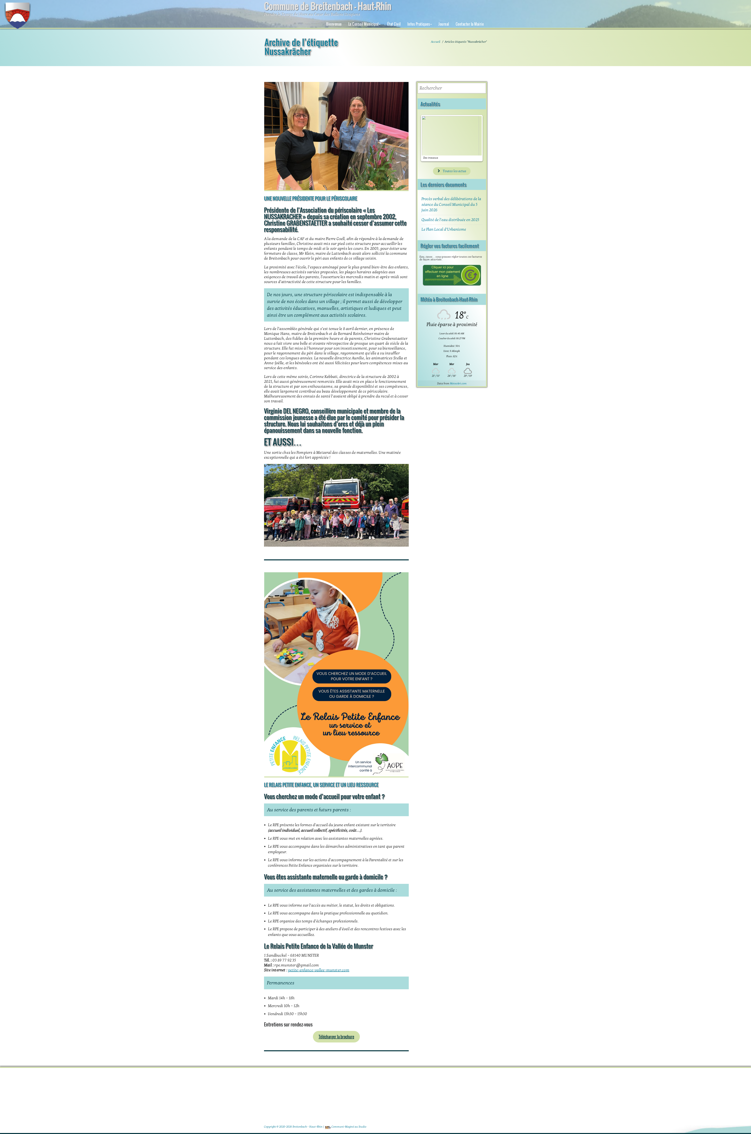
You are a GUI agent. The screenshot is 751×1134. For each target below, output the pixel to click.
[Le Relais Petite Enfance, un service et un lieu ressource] (336, 674)
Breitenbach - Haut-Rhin (307, 1126)
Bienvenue (334, 24)
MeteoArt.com (458, 383)
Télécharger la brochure (336, 1037)
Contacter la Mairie (470, 24)
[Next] (476, 138)
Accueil (435, 41)
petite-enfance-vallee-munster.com (318, 970)
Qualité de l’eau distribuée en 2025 (450, 219)
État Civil (394, 24)
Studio (362, 1126)
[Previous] (427, 138)
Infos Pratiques (418, 24)
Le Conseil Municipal (363, 24)
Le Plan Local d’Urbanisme (443, 229)
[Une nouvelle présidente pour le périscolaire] (336, 136)
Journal (443, 24)
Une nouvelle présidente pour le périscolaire (310, 198)
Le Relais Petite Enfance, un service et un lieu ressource (321, 784)
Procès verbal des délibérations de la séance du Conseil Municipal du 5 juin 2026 (451, 204)
